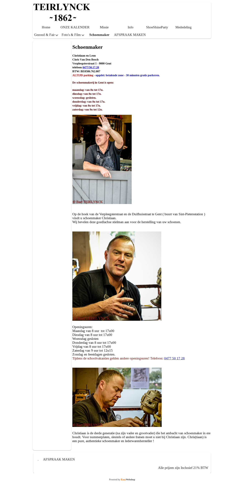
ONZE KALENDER (75, 27)
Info (130, 27)
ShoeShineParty (157, 27)
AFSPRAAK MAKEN (130, 35)
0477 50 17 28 (174, 358)
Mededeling (183, 27)
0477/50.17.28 (91, 67)
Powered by (122, 479)
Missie (104, 27)
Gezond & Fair (44, 35)
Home (46, 27)
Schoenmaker (99, 35)
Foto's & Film (71, 35)
